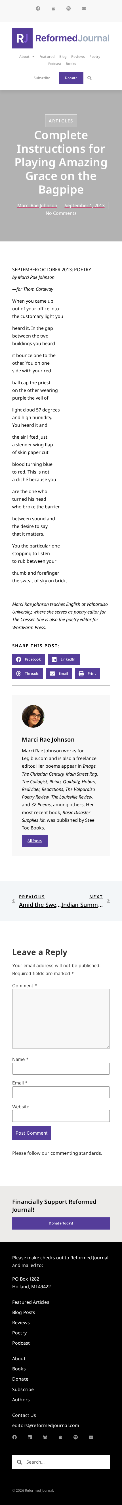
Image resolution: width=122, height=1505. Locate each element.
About (24, 56)
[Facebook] (38, 8)
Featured (47, 56)
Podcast (55, 63)
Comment (24, 985)
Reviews (78, 56)
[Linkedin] (30, 1437)
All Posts (35, 840)
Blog (63, 56)
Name (20, 1059)
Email (20, 1083)
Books (71, 63)
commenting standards (76, 1153)
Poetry (94, 56)
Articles (61, 121)
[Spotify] (68, 8)
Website (20, 1106)
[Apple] (53, 8)
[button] (89, 78)
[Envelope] (84, 8)
